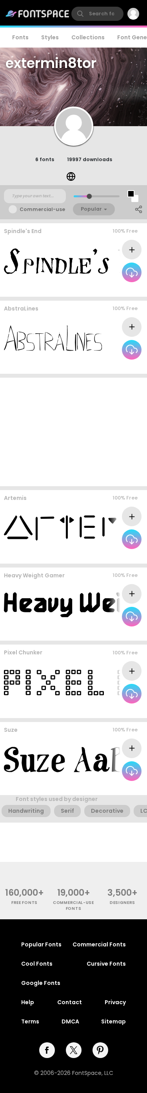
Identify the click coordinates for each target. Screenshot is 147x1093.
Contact (69, 1002)
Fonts (20, 37)
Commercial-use (42, 209)
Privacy (115, 1002)
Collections (88, 37)
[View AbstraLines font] (53, 338)
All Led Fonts (122, 710)
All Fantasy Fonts (116, 288)
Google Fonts (40, 983)
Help (27, 1002)
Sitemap (113, 1021)
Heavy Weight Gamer (34, 575)
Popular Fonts (41, 944)
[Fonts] (37, 14)
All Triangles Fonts (115, 555)
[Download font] (132, 272)
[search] (97, 14)
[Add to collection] (132, 249)
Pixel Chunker (23, 652)
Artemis (15, 498)
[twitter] (74, 1050)
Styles (50, 37)
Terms (30, 1021)
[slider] (88, 196)
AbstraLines (21, 308)
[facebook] (47, 1050)
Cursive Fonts (106, 964)
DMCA (70, 1021)
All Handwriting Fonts (111, 366)
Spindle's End (23, 231)
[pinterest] (100, 1050)
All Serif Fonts (121, 787)
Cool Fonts (37, 964)
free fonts (24, 903)
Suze (11, 730)
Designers (122, 903)
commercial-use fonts (73, 905)
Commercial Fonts (99, 944)
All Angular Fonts (116, 633)
